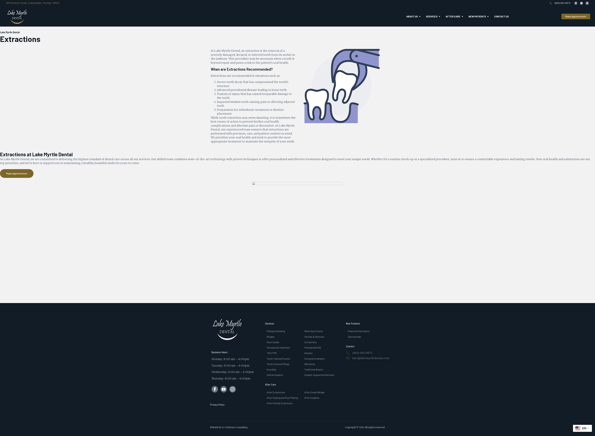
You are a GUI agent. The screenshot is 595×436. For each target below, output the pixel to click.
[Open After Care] (462, 16)
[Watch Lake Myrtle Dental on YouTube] (581, 3)
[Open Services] (439, 16)
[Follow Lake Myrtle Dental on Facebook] (575, 3)
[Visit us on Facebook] (215, 389)
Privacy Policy (217, 404)
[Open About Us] (420, 16)
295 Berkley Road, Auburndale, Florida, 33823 (32, 3)
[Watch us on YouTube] (223, 389)
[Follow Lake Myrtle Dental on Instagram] (587, 3)
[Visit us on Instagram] (232, 389)
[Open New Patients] (488, 16)
